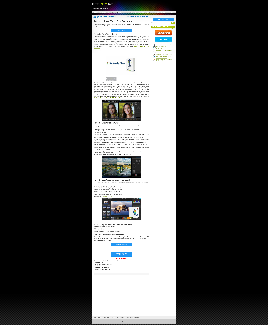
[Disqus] (121, 297)
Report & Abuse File (120, 317)
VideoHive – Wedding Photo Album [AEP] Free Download (104, 17)
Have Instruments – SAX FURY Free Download (138, 16)
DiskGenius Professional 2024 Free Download (165, 48)
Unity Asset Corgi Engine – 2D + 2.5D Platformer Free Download (163, 57)
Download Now (121, 30)
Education (163, 12)
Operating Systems (116, 12)
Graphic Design (132, 12)
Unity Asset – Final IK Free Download (164, 54)
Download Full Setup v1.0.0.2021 (121, 254)
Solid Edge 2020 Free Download (162, 46)
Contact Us (100, 317)
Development (149, 12)
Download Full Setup (121, 244)
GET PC (102, 4)
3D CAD (125, 12)
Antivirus (157, 12)
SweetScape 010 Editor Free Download (164, 50)
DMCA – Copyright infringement (132, 317)
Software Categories (104, 12)
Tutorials (170, 12)
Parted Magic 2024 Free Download (163, 44)
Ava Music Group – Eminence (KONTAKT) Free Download (109, 98)
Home (95, 12)
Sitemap (113, 317)
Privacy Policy (106, 317)
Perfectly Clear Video (107, 196)
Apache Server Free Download (162, 53)
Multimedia (141, 12)
